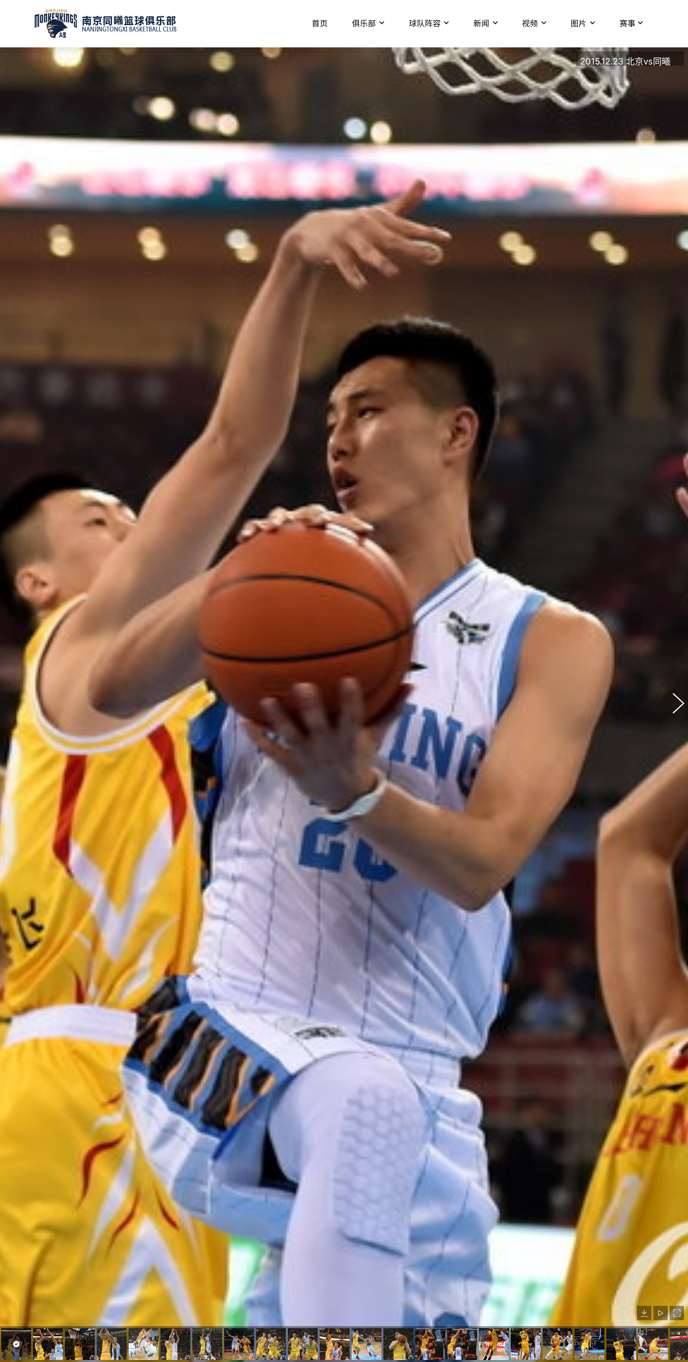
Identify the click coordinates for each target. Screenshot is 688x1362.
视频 (530, 23)
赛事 (627, 23)
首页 (320, 23)
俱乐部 (364, 23)
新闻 (481, 23)
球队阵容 (425, 23)
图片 (578, 23)
